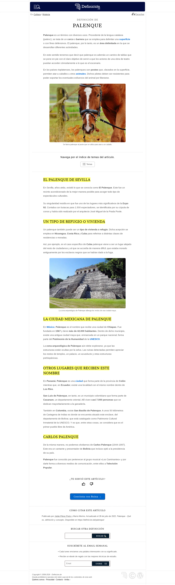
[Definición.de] (87, 6)
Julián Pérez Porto (63, 516)
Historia (46, 14)
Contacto (59, 579)
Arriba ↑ (67, 579)
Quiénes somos (38, 579)
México (51, 327)
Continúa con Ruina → (87, 496)
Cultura (37, 14)
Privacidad (50, 579)
